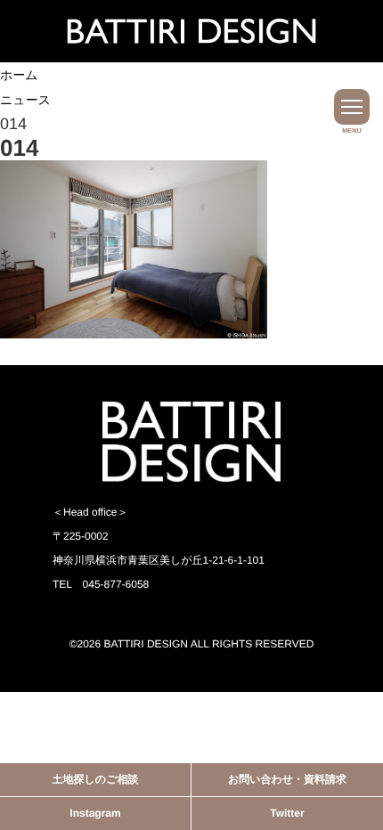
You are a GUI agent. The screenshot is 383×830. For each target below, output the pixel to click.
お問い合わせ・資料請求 (287, 779)
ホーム (19, 75)
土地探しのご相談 (96, 779)
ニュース (25, 100)
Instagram (94, 813)
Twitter (287, 813)
